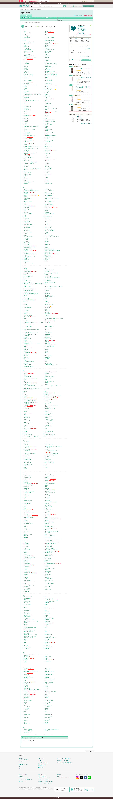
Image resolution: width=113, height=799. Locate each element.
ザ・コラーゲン (27, 280)
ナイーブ (26, 443)
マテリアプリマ (27, 604)
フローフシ (26, 539)
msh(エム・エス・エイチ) (50, 159)
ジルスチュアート (28, 326)
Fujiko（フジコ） (48, 534)
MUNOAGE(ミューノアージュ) (31, 621)
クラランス (26, 218)
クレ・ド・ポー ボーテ (50, 230)
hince (25, 508)
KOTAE (25, 255)
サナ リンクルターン (49, 270)
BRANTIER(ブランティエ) (50, 543)
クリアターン (27, 221)
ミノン (25, 619)
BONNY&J (26, 586)
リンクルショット (49, 699)
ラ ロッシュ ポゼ (48, 683)
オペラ (46, 179)
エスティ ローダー (28, 138)
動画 (47, 18)
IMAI (25, 40)
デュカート (26, 408)
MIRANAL (26, 622)
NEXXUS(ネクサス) (28, 464)
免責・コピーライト (42, 774)
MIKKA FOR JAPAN (49, 618)
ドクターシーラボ (28, 430)
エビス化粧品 (27, 155)
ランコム (26, 685)
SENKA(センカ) (48, 355)
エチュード (47, 144)
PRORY (46, 562)
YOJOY (25, 661)
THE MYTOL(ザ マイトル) (50, 282)
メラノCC (47, 639)
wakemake (26, 115)
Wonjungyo (26, 120)
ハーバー (26, 474)
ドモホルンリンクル (28, 434)
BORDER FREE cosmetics (30, 582)
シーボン (47, 290)
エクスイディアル (49, 132)
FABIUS (25, 526)
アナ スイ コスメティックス (30, 57)
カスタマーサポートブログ (43, 779)
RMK (46, 32)
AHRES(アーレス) (28, 36)
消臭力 (46, 309)
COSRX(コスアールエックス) (30, 253)
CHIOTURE (47, 382)
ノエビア (47, 467)
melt (25, 642)
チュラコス (47, 388)
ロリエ (46, 722)
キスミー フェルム (28, 201)
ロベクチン (47, 720)
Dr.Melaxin (47, 433)
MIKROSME (47, 613)
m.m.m (25, 626)
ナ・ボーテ (47, 447)
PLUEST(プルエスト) (49, 555)
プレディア (47, 557)
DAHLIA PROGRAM (49, 381)
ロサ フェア (47, 717)
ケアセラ (26, 241)
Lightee (25, 669)
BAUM (46, 494)
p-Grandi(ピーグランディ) (29, 517)
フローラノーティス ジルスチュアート (53, 539)
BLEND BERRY (48, 546)
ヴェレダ (47, 115)
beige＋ (46, 569)
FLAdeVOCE (27, 537)
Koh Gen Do (26, 250)
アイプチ (26, 39)
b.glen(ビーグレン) (49, 509)
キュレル (26, 206)
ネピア (46, 464)
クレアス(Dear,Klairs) (49, 226)
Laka (25, 673)
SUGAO (46, 329)
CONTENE (26, 261)
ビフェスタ (47, 514)
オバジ (46, 177)
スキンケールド (48, 332)
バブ (25, 497)
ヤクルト (47, 654)
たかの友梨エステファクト (51, 372)
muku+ (46, 626)
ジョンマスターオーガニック (51, 325)
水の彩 (46, 615)
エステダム (47, 138)
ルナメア (26, 705)
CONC (46, 259)
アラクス (26, 69)
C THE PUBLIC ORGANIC (30, 289)
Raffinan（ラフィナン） (50, 679)
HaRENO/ (47, 488)
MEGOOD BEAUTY (28, 631)
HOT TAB (47, 577)
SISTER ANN (27, 298)
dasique (46, 400)
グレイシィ (26, 238)
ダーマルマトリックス (50, 376)
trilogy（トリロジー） (28, 422)
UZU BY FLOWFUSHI (50, 120)
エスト (25, 140)
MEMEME (47, 612)
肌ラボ (46, 482)
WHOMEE (47, 520)
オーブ (25, 171)
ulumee (25, 123)
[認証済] (80, 26)
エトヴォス (47, 150)
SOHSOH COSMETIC (29, 361)
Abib (46, 62)
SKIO (25, 331)
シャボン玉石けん (28, 307)
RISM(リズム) (27, 691)
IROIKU (46, 100)
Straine (46, 340)
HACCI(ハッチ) (27, 483)
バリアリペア (48, 497)
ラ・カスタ (47, 673)
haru (46, 486)
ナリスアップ (27, 450)
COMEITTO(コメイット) (29, 256)
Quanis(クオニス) (28, 213)
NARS (46, 441)
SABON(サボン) (27, 273)
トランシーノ (27, 420)
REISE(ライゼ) (48, 668)
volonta (46, 118)
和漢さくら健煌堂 (28, 729)
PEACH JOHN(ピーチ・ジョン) (52, 517)
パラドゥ (47, 503)
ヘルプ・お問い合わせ (42, 776)
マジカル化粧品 (27, 601)
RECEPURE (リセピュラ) (50, 691)
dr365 (46, 428)
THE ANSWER (48, 313)
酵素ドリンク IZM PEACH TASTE (52, 250)
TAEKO (25, 372)
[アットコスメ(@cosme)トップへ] (24, 6)
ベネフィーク (27, 572)
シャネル (47, 306)
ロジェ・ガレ (48, 719)
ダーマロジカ (48, 378)
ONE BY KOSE (27, 732)
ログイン (91, 1)
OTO (25, 177)
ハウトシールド (27, 477)
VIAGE (46, 109)
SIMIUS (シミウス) (49, 304)
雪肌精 (46, 351)
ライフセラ (47, 669)
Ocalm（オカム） (28, 174)
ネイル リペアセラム (49, 462)
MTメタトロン (27, 160)
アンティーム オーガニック (51, 75)
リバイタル (26, 694)
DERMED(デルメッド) (50, 408)
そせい (46, 360)
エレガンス (47, 163)
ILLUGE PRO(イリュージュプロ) (31, 100)
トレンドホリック (49, 423)
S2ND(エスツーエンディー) (51, 137)
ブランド (30, 3)
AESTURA (26, 141)
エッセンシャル (48, 146)
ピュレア (26, 520)
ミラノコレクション (49, 622)
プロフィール (36, 18)
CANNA (46, 196)
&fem (25, 82)
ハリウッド (26, 486)
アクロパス (26, 48)
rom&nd (25, 722)
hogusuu (26, 577)
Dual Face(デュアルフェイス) (51, 405)
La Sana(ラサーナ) (49, 674)
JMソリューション (28, 315)
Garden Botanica (27, 198)
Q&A (38, 3)
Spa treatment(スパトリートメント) (32, 343)
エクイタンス (27, 132)
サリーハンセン (48, 276)
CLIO (46, 221)
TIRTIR (46, 393)
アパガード (26, 62)
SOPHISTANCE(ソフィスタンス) (52, 364)
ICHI (25, 92)
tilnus (25, 394)
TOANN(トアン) (48, 411)
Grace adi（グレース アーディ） (52, 236)
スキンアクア (48, 331)
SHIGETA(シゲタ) (49, 295)
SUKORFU (26, 335)
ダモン (25, 381)
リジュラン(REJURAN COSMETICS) (32, 689)
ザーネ (25, 279)
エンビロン (26, 166)
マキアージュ (48, 599)
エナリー (47, 151)
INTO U (25, 105)
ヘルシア (47, 566)
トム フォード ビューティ (50, 419)
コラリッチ (26, 259)
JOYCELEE (47, 322)
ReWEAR (26, 686)
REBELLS (47, 696)
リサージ (47, 688)
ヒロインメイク (48, 506)
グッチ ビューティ (49, 235)
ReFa (46, 694)
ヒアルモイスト (48, 505)
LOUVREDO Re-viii (49, 700)
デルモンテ (26, 410)
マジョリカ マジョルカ (50, 601)
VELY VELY (26, 545)
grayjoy (46, 238)
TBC (46, 391)
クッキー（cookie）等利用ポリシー (26, 779)
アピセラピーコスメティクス (51, 63)
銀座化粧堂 (26, 212)
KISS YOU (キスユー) (49, 201)
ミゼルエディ (27, 618)
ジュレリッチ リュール (50, 320)
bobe (25, 583)
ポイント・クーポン (24, 764)
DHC (25, 397)
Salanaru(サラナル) (28, 276)
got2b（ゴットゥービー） (29, 262)
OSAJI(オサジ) (27, 175)
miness (46, 596)
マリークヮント (27, 610)
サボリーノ (47, 271)
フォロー (55, 18)
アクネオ (47, 46)
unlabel (25, 88)
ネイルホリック (27, 462)
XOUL (25, 360)
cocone (25, 252)
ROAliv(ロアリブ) (48, 716)
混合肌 (87, 38)
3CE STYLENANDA (49, 346)
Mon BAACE (47, 648)
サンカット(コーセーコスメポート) (52, 277)
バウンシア (26, 495)
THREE (25, 346)
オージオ (47, 166)
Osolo (46, 175)
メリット (26, 640)
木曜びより (47, 645)
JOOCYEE (47, 316)
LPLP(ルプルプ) (48, 705)
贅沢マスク (26, 357)
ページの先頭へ (90, 751)
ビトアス (26, 514)
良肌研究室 (26, 697)
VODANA (26, 118)
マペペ (46, 607)
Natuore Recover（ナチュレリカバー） (53, 446)
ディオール (47, 399)
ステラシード (48, 338)
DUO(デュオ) (47, 406)
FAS (25, 525)
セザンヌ (47, 349)
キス (46, 199)
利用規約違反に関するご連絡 (44, 778)
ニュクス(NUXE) (27, 459)
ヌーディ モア (48, 459)
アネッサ (47, 59)
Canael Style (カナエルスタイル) (31, 190)
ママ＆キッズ (27, 609)
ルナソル (47, 703)
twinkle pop (47, 414)
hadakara (47, 479)
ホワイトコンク (27, 580)
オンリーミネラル (49, 183)
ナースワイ (26, 441)
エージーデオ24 (48, 124)
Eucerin (25, 658)
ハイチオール (48, 474)
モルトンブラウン (28, 647)
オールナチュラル (28, 172)
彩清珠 (25, 268)
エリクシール (27, 162)
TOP (20, 3)
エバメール (47, 153)
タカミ (25, 373)
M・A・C (26, 602)
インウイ (47, 102)
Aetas (46, 143)
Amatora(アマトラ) (49, 66)
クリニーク (47, 223)
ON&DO (46, 182)
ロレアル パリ (27, 723)
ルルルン (47, 708)
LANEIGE (47, 677)
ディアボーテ (27, 399)
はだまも (26, 482)
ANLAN (46, 86)
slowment (47, 348)
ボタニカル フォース (49, 583)
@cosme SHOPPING (64, 758)
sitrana (46, 301)
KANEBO (26, 192)
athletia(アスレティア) (50, 49)
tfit (24, 393)
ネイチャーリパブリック (50, 461)
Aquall (25, 45)
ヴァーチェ (47, 106)
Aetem (46, 126)
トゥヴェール (27, 416)
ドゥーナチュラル (49, 426)
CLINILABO (47, 224)
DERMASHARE (27, 376)
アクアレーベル (48, 43)
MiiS (46, 610)
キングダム (47, 209)
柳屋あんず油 (48, 656)
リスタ (46, 689)
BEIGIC (25, 569)
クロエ (46, 232)
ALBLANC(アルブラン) (29, 74)
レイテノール (27, 709)
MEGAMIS (47, 630)
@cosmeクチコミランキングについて (65, 778)
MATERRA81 (48, 602)
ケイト (46, 243)
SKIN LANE (47, 334)
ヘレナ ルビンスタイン (50, 568)
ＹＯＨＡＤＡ (48, 661)
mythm (46, 616)
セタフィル (26, 351)
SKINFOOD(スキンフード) (30, 334)
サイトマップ (60, 776)
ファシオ (47, 523)
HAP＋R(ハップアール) (50, 483)
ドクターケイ (27, 428)
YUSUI (46, 658)
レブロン (26, 713)
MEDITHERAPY (48, 634)
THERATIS (26, 354)
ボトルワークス (48, 585)
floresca (25, 540)
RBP (46, 34)
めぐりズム (26, 633)
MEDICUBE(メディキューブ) (30, 634)
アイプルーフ (48, 39)
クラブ (25, 216)
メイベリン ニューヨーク (29, 630)
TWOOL (25, 414)
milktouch (26, 624)
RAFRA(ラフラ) (48, 680)
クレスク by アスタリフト (50, 229)
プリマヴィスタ (48, 552)
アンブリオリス (48, 83)
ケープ (46, 239)
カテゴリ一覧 (60, 3)
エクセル (47, 133)
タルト (46, 375)
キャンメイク (48, 203)
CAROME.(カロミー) (49, 195)
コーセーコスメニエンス (29, 247)
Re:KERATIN (27, 688)
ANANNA (47, 57)
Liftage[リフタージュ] (28, 696)
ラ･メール (26, 682)
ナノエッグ (26, 447)
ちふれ (46, 384)
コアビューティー (28, 249)
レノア (46, 711)
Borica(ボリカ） (27, 588)
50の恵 (46, 261)
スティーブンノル (28, 338)
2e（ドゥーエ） (48, 425)
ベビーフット (48, 572)
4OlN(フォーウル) (28, 534)
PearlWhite (47, 500)
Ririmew (46, 697)
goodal (25, 235)
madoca (46, 604)
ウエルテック (48, 117)
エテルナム (26, 150)
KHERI (46, 565)
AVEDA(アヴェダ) (28, 43)
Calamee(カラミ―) (49, 193)
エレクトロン (27, 165)
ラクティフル (27, 674)
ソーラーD (26, 358)
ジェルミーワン (48, 315)
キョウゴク (26, 207)
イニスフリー (48, 95)
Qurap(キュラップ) (49, 204)
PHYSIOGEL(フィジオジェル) (51, 531)
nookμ (46, 465)
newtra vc (47, 456)
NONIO (25, 468)
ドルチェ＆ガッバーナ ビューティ (31, 436)
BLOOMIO (26, 546)
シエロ (46, 292)
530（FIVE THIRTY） (29, 523)
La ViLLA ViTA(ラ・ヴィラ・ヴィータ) (32, 671)
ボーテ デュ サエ (48, 582)
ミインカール (27, 613)
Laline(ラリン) (27, 683)
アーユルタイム (27, 32)
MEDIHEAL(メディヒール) (30, 636)
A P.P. (25, 127)
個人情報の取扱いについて (24, 778)
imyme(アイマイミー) (49, 40)
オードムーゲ (48, 169)
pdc (24, 519)
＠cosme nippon (27, 52)
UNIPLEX (26, 659)
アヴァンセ (47, 42)
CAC (46, 283)
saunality (26, 270)
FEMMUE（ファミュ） (50, 526)
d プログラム (48, 397)
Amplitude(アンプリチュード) (30, 85)
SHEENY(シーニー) (28, 290)
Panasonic (47, 502)
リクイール (47, 686)
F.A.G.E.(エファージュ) (29, 157)
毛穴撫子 (47, 241)
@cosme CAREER (65, 762)
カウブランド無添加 (28, 189)
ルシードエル (48, 702)
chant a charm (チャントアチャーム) (53, 385)
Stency (25, 340)
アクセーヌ (26, 46)
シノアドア (47, 302)
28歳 (76, 38)
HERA (25, 565)
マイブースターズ (49, 598)
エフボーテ (47, 157)
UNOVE (25, 60)
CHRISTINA (26, 223)
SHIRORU (26, 312)
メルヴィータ (48, 640)
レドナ (25, 711)
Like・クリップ (62, 18)
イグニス (47, 91)
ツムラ (25, 391)
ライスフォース (27, 668)
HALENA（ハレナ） (28, 488)
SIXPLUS (26, 301)
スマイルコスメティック (50, 345)
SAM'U (25, 274)
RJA (25, 34)
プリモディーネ (48, 554)
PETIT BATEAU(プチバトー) (51, 549)
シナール (26, 302)
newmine (47, 458)
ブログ (34, 3)
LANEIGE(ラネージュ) (29, 677)
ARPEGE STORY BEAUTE (51, 74)
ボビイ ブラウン (48, 586)
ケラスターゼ (27, 246)
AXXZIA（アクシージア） (50, 45)
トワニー (26, 425)
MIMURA (47, 619)
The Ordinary (27, 169)
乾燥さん (26, 196)
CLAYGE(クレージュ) (28, 226)
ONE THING (47, 730)
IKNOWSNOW (27, 37)
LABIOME (26, 679)
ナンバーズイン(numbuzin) (30, 453)
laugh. (25, 680)
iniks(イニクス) (27, 95)
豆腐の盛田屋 (27, 417)
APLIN (46, 65)
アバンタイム (48, 60)
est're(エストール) (49, 140)
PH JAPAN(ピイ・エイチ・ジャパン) (53, 519)
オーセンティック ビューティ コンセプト (33, 168)
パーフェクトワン (28, 500)
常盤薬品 (47, 417)
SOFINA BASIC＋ (28, 364)
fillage (25, 532)
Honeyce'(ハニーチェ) (28, 485)
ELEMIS (46, 165)
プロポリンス (48, 560)
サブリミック (27, 271)
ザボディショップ (28, 282)
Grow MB (26, 239)
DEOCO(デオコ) (27, 403)
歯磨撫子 (47, 485)
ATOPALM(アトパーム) (29, 55)
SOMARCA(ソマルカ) (28, 366)
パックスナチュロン (28, 502)
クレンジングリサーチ (29, 232)
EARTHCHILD (48, 31)
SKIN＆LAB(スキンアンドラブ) (31, 332)
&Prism (46, 82)
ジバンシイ (26, 316)
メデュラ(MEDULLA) (28, 637)
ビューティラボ (27, 515)
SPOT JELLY (27, 345)
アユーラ (47, 68)
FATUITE (47, 525)
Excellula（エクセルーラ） (30, 135)
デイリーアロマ (48, 402)
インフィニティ (27, 106)
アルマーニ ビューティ (29, 75)
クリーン (47, 218)
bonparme (47, 588)
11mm (25, 318)
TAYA (25, 375)
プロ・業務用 (48, 558)
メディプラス (48, 636)
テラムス (26, 396)
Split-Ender (47, 343)
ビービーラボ (27, 511)
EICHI (46, 127)
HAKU (46, 477)
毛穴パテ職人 (27, 243)
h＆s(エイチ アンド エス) (29, 129)
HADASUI (26, 480)
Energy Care (26, 151)
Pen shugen (47, 575)
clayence (26, 229)
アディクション (27, 54)
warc (25, 31)
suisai (25, 328)
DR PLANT (26, 433)
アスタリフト (48, 48)
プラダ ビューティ (49, 551)
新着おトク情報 (44, 1)
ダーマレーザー (27, 378)
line (89, 777)
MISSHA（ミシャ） (28, 615)
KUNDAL (47, 233)
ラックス (47, 676)
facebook (85, 777)
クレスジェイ (27, 230)
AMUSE (25, 68)
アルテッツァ (27, 72)
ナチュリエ (26, 446)
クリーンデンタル (28, 219)
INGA (25, 103)
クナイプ (47, 215)
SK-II (25, 137)
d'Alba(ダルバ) (27, 382)
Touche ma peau (48, 416)
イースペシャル (48, 88)
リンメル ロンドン (28, 700)
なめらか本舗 (27, 449)
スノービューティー (28, 341)
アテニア (47, 52)
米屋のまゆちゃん (49, 256)
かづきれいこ (48, 189)
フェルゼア (47, 532)
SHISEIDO (26, 299)
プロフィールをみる (85, 56)
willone (25, 113)
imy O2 (46, 36)
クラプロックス (48, 216)
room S (25, 702)
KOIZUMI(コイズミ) (49, 249)
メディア (47, 633)
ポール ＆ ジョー (27, 589)
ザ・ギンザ (47, 279)
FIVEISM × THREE (49, 522)
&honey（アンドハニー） (50, 79)
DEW (25, 406)
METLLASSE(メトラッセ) (50, 637)
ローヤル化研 (27, 714)
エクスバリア (27, 133)
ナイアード (47, 443)
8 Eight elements (48, 129)
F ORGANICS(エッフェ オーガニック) (32, 148)
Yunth (46, 659)
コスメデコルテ (48, 253)
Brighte (25, 542)
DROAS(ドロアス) (49, 436)
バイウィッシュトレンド (29, 491)
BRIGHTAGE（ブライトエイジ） (52, 542)
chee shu (26, 384)
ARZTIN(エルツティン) (29, 163)
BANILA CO (47, 495)
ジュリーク (26, 320)
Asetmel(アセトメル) (28, 51)
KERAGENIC (48, 244)
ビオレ (25, 512)
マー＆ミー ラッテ (28, 596)
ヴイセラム (47, 113)
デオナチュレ (48, 403)
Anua (25, 59)
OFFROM (26, 179)
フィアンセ (26, 531)
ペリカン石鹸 (48, 574)
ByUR (25, 494)
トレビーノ (26, 423)
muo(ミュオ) (47, 621)
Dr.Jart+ (25, 431)
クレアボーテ (27, 227)
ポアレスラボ (48, 589)
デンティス (47, 410)
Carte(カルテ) (27, 195)
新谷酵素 (47, 312)
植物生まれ (47, 310)
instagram (77, 777)
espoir (25, 143)
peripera (25, 575)
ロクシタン (26, 717)
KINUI (25, 203)
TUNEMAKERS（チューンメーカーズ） (33, 388)
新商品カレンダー (42, 765)
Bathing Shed (48, 571)
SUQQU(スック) (48, 337)
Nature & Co (26, 461)
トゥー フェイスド (49, 413)
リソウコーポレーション (29, 693)
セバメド (47, 352)
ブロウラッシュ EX (49, 548)
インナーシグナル (49, 105)
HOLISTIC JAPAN (49, 578)
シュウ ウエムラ (48, 307)
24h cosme (26, 455)
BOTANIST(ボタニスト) (29, 585)
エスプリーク (48, 141)
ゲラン (46, 246)
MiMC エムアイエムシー (29, 159)
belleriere (26, 574)
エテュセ (47, 148)
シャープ (26, 306)
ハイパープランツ (28, 475)
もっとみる (87, 48)
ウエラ (25, 117)
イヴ (25, 89)
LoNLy (46, 723)
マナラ (25, 606)
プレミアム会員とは (23, 774)
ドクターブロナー (49, 431)
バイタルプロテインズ (50, 492)
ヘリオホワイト (27, 566)
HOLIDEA (26, 578)
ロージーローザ (48, 713)
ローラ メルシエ (48, 714)
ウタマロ (26, 121)
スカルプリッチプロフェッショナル (32, 329)
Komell (25, 258)
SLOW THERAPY (28, 348)
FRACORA (26, 535)
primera (25, 554)
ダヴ (46, 379)
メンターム (47, 644)
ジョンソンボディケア (29, 325)
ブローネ (26, 548)
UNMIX (25, 86)
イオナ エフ (26, 91)
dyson (25, 379)
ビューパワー (48, 515)
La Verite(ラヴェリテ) (49, 671)
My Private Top (88, 15)
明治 (46, 627)
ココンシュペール (49, 252)
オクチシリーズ (48, 174)
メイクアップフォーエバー (30, 627)
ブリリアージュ (48, 545)
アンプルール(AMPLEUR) (50, 85)
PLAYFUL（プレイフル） (29, 557)
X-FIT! (25, 233)
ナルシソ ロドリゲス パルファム (52, 450)
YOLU (25, 662)
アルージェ (26, 71)
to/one (25, 411)
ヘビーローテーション (50, 563)
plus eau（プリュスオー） (30, 555)
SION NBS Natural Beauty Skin (31, 293)
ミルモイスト (48, 624)
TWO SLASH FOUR (28, 390)
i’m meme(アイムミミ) (29, 42)
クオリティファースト (50, 213)
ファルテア (26, 528)
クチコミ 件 (81, 28)
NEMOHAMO (27, 465)
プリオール (26, 552)
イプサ (25, 99)
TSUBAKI (47, 390)
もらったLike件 (82, 29)
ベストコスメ (66, 3)
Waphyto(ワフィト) (28, 730)
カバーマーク (48, 192)
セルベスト (26, 355)
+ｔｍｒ (25, 551)
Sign (46, 268)
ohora (25, 180)
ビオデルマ (47, 511)
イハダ (46, 97)
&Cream (46, 77)
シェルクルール (27, 292)
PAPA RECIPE (27, 503)
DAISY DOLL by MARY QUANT (31, 402)
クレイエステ (48, 227)
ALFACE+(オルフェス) (29, 182)
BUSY (46, 512)
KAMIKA (26, 193)
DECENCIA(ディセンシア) (30, 400)
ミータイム (26, 612)
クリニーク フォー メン (29, 224)
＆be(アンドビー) (27, 80)
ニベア (25, 456)
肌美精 (46, 480)
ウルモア (47, 123)
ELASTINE (47, 160)
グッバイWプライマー (29, 236)
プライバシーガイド (23, 781)
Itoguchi (46, 94)
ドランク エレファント (50, 434)
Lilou (25, 699)
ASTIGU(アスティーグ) (29, 49)
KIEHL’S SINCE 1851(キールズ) (52, 198)
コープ (46, 247)
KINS (25, 210)
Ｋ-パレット (26, 244)
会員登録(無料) (85, 1)
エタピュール (27, 144)
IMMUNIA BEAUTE (49, 99)
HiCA (25, 506)
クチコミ (43, 18)
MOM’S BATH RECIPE (50, 609)
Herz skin (26, 568)
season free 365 (48, 289)
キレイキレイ (48, 207)
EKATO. (46, 130)
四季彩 (25, 295)
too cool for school (28, 413)
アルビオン (47, 72)
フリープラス (48, 537)
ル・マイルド (27, 706)
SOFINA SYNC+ (48, 363)
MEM (25, 639)
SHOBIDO (26, 310)
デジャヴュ (26, 405)
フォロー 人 (81, 32)
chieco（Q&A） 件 (82, 30)
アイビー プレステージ (50, 37)
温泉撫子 (26, 183)
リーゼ (46, 685)
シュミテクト (27, 309)
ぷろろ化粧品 (27, 563)
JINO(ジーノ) (27, 313)
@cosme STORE (48, 51)
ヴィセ (25, 111)
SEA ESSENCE (27, 286)
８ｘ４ (25, 130)
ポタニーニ (26, 591)
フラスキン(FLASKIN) (50, 535)
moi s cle (26, 645)
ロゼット (26, 720)
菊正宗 (25, 199)
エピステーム (48, 155)
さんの (82, 34)
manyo (46, 606)
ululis (25, 124)
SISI (25, 296)
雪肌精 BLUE (27, 352)
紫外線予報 (47, 293)
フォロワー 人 (81, 33)
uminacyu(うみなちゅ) (50, 121)
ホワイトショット (49, 580)
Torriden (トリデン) (49, 420)
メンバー (55, 20)
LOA (25, 716)
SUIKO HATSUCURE (49, 326)
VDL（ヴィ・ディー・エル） (51, 111)
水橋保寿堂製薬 (27, 616)
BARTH (46, 489)
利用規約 (21, 776)
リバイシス (47, 693)
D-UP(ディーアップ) (49, 396)
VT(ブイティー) (48, 540)
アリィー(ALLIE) (48, 69)
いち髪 (46, 92)
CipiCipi (25, 304)
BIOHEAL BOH (27, 492)
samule (46, 274)
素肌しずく (47, 341)
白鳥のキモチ (27, 479)
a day (46, 54)
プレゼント (40, 760)
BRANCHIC (26, 543)
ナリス (46, 449)
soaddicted (47, 357)
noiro (25, 467)
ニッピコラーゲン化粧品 (50, 455)
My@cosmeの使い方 (78, 15)
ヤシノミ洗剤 (27, 656)
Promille (25, 562)
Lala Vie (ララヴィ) (49, 682)
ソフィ (46, 361)
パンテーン (26, 505)
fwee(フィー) (26, 529)
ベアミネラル (27, 571)
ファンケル (47, 528)
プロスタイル (27, 560)
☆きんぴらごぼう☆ (40, 26)
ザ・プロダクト (48, 280)
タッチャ (47, 373)
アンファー (26, 83)
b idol (46, 508)
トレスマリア (48, 422)
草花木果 (47, 358)
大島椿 (46, 172)
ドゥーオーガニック (28, 426)
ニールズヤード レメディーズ (51, 453)
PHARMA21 (26, 522)
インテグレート (48, 103)
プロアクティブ (27, 558)
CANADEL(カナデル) (49, 190)
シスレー (47, 298)
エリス (46, 162)
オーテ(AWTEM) (48, 168)
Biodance (47, 491)
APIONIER (26, 63)
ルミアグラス (48, 706)
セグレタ (26, 349)
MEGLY (46, 631)
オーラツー (47, 171)
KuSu (25, 215)
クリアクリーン (48, 219)
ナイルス (26, 444)
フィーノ (47, 529)
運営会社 (59, 774)
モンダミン (26, 648)
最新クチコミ (41, 767)
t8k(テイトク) (48, 394)
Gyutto (46, 210)
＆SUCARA (26, 79)
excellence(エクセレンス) (50, 135)
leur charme (26, 708)
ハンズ (25, 489)
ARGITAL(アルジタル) (50, 71)
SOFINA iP (26, 363)
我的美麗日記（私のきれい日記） (52, 729)
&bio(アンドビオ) (48, 80)
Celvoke (46, 354)
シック (46, 299)
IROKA (25, 102)
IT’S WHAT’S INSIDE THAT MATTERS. (33, 94)
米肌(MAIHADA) (27, 598)
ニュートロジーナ (28, 458)
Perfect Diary (48, 499)
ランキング (25, 3)
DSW (46, 430)
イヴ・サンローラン (49, 89)
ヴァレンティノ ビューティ (51, 108)
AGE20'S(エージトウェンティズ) (31, 126)
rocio (25, 719)
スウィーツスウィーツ (50, 328)
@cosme (24, 759)
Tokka (25, 419)
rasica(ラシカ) (27, 676)
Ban (25, 499)
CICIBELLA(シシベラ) (49, 296)
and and (25, 77)
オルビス (47, 180)
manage (25, 607)
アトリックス (48, 55)
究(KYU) (25, 204)
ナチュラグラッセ (49, 444)
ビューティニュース (43, 762)
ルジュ (25, 703)
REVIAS (46, 709)
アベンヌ (26, 66)
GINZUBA (47, 212)
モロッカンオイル (49, 647)
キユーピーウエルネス (50, 206)
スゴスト (47, 335)
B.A (24, 509)
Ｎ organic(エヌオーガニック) (30, 153)
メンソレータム (27, 644)
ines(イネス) (26, 97)
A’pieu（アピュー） (28, 65)
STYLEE (26, 337)
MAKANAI (26, 599)
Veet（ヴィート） (28, 109)
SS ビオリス (26, 277)
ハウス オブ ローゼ (49, 475)
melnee (46, 642)
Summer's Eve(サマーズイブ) (51, 273)
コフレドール (48, 255)
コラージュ (47, 258)
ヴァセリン (26, 108)
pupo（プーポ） (27, 549)
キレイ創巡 (26, 209)
